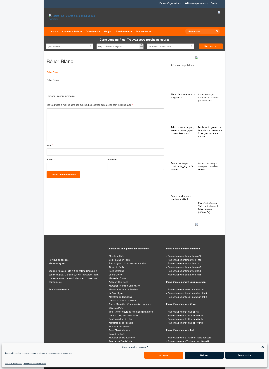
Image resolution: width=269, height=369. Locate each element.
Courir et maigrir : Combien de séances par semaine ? (209, 97)
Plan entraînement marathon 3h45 (184, 267)
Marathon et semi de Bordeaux (124, 289)
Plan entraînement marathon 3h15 (184, 274)
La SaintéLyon (116, 293)
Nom (50, 145)
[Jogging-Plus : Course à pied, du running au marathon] (76, 17)
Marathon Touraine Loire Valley (124, 285)
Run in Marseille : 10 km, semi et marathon (129, 304)
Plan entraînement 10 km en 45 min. (185, 319)
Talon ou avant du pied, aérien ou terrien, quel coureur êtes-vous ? (182, 130)
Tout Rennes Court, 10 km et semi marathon (130, 311)
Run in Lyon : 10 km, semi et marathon (127, 263)
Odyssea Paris (116, 307)
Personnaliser (244, 355)
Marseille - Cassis (117, 278)
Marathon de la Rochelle (120, 322)
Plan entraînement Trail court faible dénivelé (189, 337)
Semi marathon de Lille (120, 319)
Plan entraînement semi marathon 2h (185, 289)
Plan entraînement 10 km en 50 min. (185, 315)
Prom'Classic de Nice (119, 330)
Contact (215, 3)
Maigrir (108, 31)
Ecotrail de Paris (117, 334)
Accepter (164, 355)
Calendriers (91, 31)
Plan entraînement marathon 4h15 (184, 259)
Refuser (204, 355)
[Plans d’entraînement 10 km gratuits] (183, 82)
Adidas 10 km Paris (118, 282)
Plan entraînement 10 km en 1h (182, 311)
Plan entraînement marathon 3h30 (184, 270)
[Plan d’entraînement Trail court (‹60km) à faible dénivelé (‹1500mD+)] (210, 188)
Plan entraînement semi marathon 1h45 (187, 293)
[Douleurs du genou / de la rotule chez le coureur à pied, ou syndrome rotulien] (210, 115)
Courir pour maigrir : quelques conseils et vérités (208, 166)
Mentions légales (57, 263)
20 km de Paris (116, 267)
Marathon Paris (116, 256)
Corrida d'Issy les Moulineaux (123, 315)
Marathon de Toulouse (120, 326)
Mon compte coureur (197, 3)
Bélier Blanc (52, 72)
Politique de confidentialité (35, 363)
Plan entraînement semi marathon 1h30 (187, 296)
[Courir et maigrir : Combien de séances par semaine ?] (210, 82)
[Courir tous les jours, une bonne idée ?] (183, 184)
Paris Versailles (116, 270)
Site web (112, 159)
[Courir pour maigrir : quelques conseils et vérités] (210, 151)
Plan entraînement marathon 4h (183, 263)
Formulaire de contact (59, 289)
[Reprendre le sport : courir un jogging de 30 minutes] (183, 151)
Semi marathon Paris (119, 259)
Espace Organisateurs (170, 3)
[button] (262, 346)
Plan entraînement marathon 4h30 (184, 256)
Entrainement (123, 31)
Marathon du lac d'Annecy (121, 337)
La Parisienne (115, 274)
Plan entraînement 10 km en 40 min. (185, 322)
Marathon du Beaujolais (120, 296)
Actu (53, 31)
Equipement (142, 31)
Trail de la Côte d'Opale (120, 341)
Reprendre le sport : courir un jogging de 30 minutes (183, 166)
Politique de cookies (13, 363)
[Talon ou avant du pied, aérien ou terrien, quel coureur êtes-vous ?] (183, 115)
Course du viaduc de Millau (122, 300)
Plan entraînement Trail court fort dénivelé (188, 341)
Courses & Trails (70, 31)
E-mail (51, 159)
